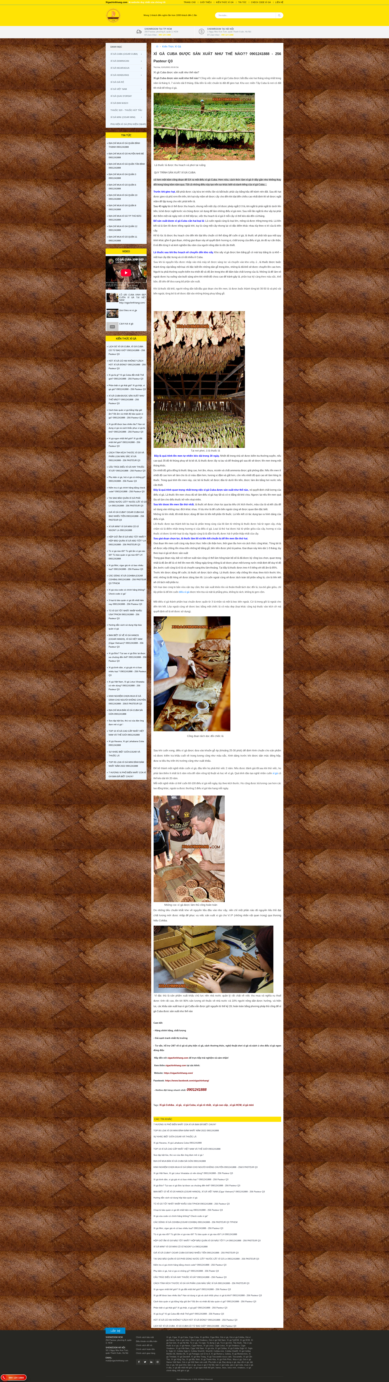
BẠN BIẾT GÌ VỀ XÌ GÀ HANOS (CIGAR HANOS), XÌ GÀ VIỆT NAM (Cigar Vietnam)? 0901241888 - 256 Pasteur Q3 (126, 641)
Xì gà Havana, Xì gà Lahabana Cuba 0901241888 (126, 743)
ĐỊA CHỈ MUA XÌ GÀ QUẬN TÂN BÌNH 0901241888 (127, 166)
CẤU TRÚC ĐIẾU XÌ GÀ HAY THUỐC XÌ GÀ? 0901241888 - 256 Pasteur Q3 (127, 469)
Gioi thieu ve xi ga (128, 310)
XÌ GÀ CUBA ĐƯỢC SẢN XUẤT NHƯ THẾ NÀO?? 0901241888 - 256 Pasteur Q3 (126, 400)
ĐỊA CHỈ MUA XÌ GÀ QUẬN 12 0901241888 (123, 228)
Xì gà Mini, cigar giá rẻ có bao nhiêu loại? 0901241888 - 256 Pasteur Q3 (126, 567)
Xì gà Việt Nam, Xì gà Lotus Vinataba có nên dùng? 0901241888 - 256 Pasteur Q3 (126, 686)
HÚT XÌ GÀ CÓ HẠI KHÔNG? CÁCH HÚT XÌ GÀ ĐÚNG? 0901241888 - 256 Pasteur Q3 (127, 365)
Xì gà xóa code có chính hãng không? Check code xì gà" (127, 592)
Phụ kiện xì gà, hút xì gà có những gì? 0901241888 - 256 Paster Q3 (127, 479)
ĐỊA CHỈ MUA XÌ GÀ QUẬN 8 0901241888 (122, 207)
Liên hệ (279, 2)
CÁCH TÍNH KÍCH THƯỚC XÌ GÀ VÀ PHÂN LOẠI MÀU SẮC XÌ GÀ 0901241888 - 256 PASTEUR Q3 (126, 456)
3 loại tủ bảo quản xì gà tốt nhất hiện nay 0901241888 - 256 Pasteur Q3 (126, 602)
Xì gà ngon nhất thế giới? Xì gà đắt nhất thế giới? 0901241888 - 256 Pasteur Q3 (125, 442)
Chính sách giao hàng (145, 1353)
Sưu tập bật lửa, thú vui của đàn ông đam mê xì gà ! (126, 722)
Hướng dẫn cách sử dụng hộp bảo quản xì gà (125, 627)
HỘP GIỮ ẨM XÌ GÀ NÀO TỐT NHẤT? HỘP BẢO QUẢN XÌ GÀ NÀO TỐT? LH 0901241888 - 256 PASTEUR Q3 (127, 541)
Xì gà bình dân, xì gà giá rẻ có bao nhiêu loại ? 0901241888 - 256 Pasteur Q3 (127, 671)
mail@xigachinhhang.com (117, 1361)
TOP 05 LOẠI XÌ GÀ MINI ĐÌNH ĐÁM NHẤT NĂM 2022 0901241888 (126, 764)
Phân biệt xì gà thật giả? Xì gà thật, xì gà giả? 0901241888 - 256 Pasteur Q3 (127, 387)
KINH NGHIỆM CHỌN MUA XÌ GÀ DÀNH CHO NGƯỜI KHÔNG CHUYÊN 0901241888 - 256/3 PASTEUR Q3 (127, 700)
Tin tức (242, 2)
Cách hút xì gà (126, 323)
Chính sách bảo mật (145, 1337)
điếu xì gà (184, 592)
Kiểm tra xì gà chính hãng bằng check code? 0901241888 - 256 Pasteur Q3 (127, 489)
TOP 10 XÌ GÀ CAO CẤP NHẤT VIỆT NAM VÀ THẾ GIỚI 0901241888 (126, 733)
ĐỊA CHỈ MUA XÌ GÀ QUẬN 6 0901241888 (122, 187)
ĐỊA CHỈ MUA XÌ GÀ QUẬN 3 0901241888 (122, 176)
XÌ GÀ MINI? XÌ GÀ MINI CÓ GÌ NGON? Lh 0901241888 (124, 528)
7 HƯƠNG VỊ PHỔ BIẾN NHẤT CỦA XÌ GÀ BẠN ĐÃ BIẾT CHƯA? (127, 774)
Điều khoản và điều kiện (146, 1341)
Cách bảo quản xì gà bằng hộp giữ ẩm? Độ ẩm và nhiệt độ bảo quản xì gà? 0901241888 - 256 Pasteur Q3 (126, 414)
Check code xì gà (261, 2)
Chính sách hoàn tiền (145, 1349)
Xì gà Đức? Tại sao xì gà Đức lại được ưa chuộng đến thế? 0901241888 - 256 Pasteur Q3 (127, 657)
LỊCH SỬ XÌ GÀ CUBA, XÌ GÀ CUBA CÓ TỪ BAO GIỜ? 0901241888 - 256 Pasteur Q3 (127, 350)
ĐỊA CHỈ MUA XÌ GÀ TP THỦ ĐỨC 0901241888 (125, 218)
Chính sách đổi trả (144, 1345)
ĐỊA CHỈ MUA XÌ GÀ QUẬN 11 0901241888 (123, 239)
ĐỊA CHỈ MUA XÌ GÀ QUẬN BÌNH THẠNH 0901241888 (124, 145)
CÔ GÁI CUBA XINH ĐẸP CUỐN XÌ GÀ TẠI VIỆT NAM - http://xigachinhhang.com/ (132, 298)
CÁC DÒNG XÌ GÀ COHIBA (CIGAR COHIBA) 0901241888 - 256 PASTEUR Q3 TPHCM (127, 579)
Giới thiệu (206, 2)
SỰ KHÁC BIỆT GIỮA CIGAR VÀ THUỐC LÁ (124, 754)
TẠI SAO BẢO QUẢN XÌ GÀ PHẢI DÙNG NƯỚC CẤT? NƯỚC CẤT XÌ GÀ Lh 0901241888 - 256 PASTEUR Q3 (128, 502)
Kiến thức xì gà (225, 2)
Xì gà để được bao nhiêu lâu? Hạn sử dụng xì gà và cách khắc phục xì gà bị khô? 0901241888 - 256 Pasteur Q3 (127, 428)
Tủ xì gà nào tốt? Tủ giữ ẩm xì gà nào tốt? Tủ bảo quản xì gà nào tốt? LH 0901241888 (127, 555)
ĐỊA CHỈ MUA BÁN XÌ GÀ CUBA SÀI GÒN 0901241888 (126, 712)
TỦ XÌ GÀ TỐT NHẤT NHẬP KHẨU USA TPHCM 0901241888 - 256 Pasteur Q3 (125, 614)
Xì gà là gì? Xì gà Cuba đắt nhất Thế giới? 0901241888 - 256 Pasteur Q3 (126, 377)
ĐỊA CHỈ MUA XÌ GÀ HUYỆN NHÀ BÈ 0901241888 (126, 155)
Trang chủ (190, 2)
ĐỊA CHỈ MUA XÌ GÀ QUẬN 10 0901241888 (123, 197)
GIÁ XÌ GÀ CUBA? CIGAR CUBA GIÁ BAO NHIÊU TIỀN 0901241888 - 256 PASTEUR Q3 (126, 516)
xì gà (276, 773)
